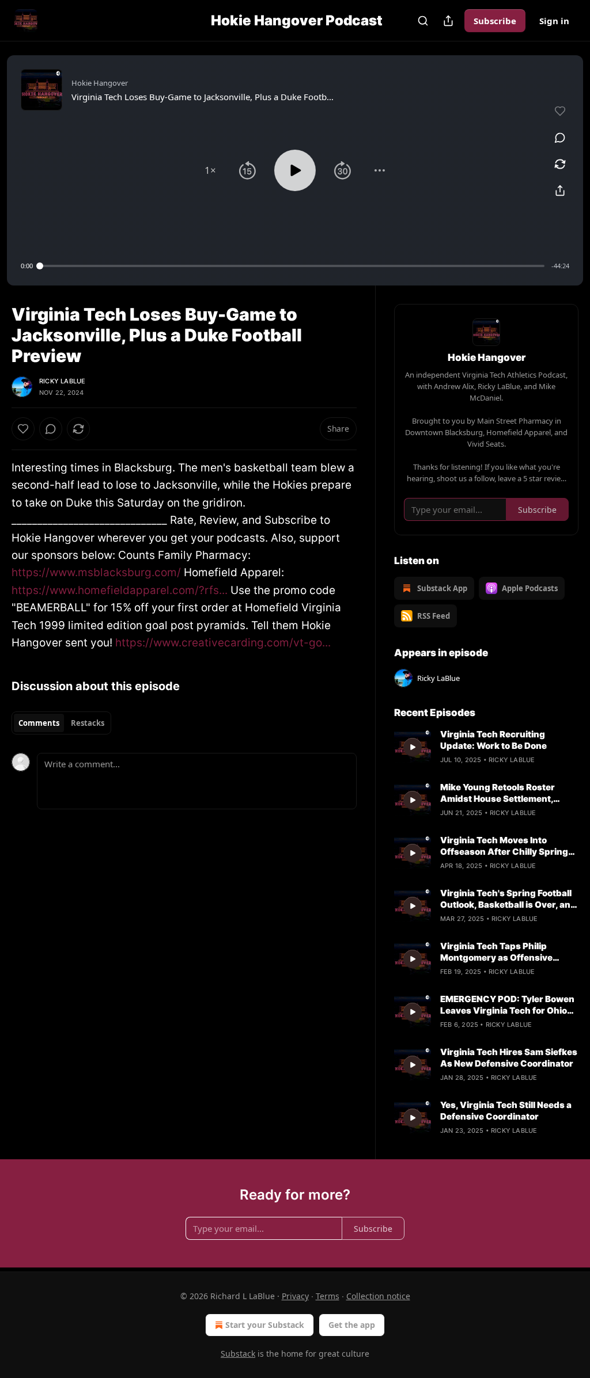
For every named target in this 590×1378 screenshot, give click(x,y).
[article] (486, 747)
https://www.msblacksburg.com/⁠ (96, 572)
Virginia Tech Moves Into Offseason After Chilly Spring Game (504, 846)
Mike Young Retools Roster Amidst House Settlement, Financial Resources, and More (506, 793)
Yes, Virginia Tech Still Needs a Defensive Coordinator (506, 1110)
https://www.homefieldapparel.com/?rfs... (120, 590)
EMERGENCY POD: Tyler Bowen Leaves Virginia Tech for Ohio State (507, 1005)
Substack (238, 1353)
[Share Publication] (448, 20)
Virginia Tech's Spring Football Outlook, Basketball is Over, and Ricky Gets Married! (508, 899)
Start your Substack (264, 1324)
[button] (210, 170)
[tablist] (61, 722)
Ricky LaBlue (62, 381)
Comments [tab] (38, 723)
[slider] (292, 266)
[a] (412, 747)
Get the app (351, 1324)
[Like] (23, 428)
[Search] (422, 20)
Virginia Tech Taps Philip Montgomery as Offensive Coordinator (496, 952)
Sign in (554, 20)
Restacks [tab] (87, 723)
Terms (327, 1296)
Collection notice (378, 1296)
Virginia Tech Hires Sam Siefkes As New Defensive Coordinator (508, 1057)
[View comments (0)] (560, 137)
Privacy (295, 1296)
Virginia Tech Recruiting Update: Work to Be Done (493, 740)
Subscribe (495, 20)
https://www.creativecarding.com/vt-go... (223, 642)
